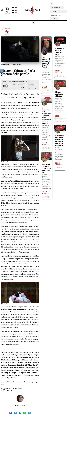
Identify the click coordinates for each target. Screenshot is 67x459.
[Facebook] (13, 7)
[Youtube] (13, 10)
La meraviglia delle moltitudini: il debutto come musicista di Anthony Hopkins (46, 115)
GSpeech (36, 88)
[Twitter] (16, 7)
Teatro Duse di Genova (28, 102)
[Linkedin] (13, 13)
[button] (33, 22)
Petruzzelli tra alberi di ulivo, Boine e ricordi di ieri (46, 168)
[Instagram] (16, 10)
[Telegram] (16, 13)
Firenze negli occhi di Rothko (59, 94)
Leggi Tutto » (45, 87)
